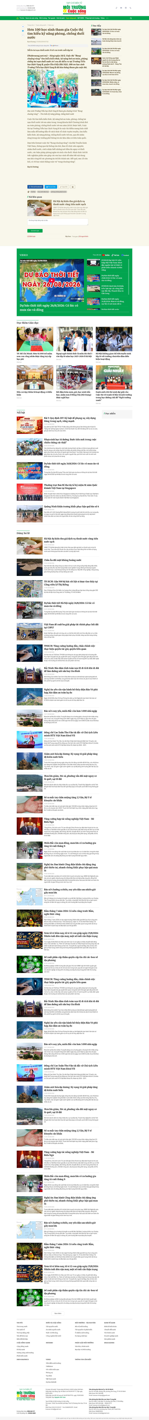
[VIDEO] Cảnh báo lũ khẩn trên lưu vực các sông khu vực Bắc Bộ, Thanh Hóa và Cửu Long (112, 289)
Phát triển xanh (22, 1356)
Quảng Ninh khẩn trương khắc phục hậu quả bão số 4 (71, 506)
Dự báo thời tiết (51, 1382)
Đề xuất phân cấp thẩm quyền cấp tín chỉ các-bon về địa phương (71, 959)
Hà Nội (33, 192)
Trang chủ (30, 25)
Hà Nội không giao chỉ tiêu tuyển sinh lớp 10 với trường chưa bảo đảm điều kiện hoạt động (113, 356)
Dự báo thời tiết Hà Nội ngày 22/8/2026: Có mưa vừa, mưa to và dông (112, 91)
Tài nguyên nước (52, 1326)
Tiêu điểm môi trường (53, 1363)
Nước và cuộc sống (32, 18)
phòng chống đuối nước (58, 192)
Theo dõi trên (97, 255)
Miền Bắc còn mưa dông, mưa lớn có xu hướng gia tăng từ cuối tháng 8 (70, 844)
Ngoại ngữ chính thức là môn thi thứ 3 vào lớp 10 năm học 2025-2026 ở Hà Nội (74, 355)
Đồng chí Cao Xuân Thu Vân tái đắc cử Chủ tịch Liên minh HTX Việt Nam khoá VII (71, 734)
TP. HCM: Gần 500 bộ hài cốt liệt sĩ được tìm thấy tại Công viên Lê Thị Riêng (71, 583)
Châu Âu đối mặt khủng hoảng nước (62, 560)
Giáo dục (51, 25)
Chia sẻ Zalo (52, 187)
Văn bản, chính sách (82, 1346)
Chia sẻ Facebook (36, 187)
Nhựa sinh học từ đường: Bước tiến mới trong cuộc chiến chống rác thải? (70, 441)
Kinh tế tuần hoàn (110, 1326)
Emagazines (109, 1343)
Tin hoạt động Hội (23, 1333)
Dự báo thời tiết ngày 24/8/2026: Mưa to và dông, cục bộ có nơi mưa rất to (112, 301)
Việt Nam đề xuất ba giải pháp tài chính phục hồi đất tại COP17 (71, 626)
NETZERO (81, 18)
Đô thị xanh (21, 1349)
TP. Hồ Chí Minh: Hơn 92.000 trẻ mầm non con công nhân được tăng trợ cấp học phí (34, 356)
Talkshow (49, 1366)
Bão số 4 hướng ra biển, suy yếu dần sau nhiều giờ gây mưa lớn (70, 891)
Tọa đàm (49, 1376)
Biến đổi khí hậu (22, 1339)
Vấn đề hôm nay (22, 1336)
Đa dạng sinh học (81, 1336)
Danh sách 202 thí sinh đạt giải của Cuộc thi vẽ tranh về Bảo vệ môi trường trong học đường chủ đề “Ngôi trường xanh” (114, 396)
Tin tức (22, 18)
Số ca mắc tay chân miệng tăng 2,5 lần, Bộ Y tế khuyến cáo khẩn (68, 799)
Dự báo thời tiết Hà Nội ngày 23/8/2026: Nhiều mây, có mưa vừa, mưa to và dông (111, 82)
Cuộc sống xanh (71, 18)
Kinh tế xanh (61, 18)
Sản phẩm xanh (109, 1339)
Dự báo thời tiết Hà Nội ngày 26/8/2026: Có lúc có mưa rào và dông (111, 31)
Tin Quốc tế (21, 1330)
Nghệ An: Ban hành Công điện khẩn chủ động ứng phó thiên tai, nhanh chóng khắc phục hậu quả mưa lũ (71, 867)
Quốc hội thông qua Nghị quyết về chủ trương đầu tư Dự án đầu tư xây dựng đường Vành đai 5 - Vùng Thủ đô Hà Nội (112, 62)
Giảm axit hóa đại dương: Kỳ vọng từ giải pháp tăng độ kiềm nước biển (71, 755)
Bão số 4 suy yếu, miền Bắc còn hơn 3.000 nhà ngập (70, 711)
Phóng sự (49, 1373)
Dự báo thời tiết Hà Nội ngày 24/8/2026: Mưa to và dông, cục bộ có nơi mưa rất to (111, 72)
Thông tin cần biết (83, 1359)
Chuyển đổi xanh (110, 1330)
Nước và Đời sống (52, 1333)
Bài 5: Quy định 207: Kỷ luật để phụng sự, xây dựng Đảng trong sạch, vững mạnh (70, 419)
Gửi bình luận (35, 231)
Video (103, 18)
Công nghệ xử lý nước (53, 1336)
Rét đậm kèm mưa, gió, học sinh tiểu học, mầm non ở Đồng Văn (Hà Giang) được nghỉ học (73, 395)
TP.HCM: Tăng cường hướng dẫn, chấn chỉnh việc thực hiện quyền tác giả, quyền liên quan (69, 647)
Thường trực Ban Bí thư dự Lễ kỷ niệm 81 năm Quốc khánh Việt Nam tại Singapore (70, 486)
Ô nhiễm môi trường (82, 1333)
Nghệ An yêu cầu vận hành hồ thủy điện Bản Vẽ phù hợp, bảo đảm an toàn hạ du (71, 691)
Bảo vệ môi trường (81, 1326)
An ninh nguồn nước (53, 1330)
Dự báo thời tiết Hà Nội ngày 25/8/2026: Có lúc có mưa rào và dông (111, 50)
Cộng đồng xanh (22, 1346)
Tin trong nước (22, 1326)
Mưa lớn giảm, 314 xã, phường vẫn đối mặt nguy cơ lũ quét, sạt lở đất (70, 777)
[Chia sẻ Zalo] (23, 31)
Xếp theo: (68, 236)
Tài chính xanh (109, 1333)
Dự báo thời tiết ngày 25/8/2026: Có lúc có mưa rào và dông (111, 278)
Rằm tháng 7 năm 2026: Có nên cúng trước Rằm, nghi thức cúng (69, 912)
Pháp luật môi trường (92, 18)
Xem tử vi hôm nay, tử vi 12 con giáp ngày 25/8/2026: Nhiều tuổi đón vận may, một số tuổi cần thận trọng (71, 934)
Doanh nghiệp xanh (111, 1336)
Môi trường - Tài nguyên (47, 18)
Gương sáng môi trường (25, 1353)
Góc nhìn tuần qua (52, 1369)
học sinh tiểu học (43, 192)
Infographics (23, 1359)
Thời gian (75, 236)
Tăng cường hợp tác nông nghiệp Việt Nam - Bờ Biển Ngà (69, 820)
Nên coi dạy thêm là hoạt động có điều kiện (34, 393)
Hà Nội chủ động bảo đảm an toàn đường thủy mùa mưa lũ (111, 40)
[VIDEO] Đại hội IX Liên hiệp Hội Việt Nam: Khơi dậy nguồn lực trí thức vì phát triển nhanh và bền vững (111, 265)
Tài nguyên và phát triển (83, 1330)
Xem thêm (58, 1313)
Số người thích (83, 236)
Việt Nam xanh (51, 1379)
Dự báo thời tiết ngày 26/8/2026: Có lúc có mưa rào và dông (49, 308)
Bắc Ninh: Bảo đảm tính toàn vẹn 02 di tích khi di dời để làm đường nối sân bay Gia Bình (71, 669)
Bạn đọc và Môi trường (83, 1349)
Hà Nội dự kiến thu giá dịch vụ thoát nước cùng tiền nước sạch (69, 203)
